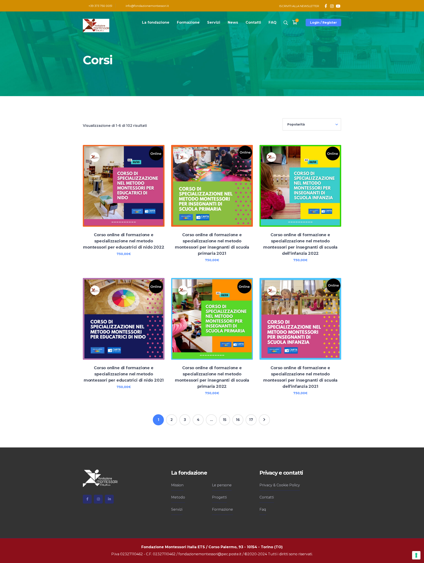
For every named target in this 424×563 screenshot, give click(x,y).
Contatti (266, 497)
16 (238, 420)
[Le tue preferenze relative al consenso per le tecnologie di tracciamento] (416, 555)
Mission (177, 485)
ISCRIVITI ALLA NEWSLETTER (299, 6)
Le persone (222, 485)
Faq (262, 509)
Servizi (176, 509)
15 (224, 420)
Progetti (219, 497)
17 (251, 420)
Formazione (222, 509)
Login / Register (323, 23)
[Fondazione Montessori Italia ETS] (96, 25)
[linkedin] (109, 499)
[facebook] (87, 499)
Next (264, 419)
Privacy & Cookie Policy (279, 485)
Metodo (178, 497)
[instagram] (98, 499)
